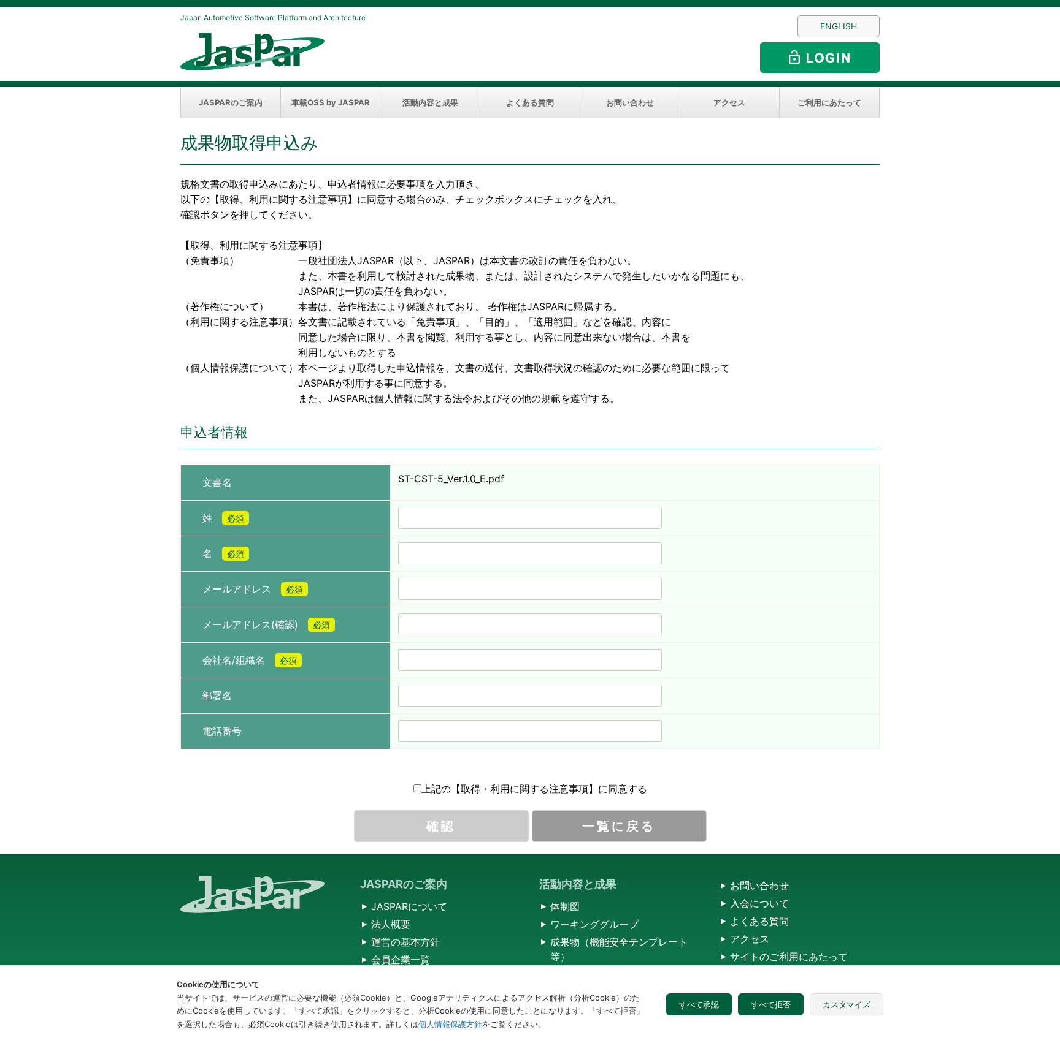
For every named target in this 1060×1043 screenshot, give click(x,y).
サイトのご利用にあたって (789, 956)
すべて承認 (699, 1004)
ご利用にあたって (829, 102)
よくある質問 (530, 102)
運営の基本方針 (405, 942)
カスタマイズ (846, 1004)
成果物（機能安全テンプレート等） (619, 949)
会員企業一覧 (400, 960)
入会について (759, 903)
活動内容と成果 (430, 102)
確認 (441, 826)
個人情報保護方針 (450, 1024)
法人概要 (390, 924)
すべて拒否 (771, 1004)
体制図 (565, 906)
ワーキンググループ (594, 924)
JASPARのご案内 (231, 102)
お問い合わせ (630, 102)
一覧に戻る (619, 826)
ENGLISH (838, 26)
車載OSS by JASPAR (330, 102)
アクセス (729, 102)
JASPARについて (409, 906)
